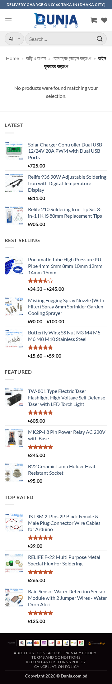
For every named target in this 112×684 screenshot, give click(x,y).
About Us (24, 653)
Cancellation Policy (57, 666)
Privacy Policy (80, 653)
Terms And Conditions (55, 657)
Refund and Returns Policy (56, 662)
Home (12, 58)
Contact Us (49, 653)
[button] (8, 20)
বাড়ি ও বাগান (36, 58)
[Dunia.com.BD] (56, 20)
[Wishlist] (104, 20)
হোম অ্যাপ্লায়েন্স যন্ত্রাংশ (72, 58)
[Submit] (100, 39)
